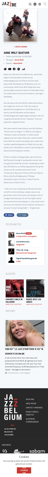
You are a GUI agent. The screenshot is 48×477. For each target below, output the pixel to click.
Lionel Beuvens (23, 241)
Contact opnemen (34, 407)
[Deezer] (23, 69)
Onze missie (31, 403)
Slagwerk (20, 244)
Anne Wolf (19, 60)
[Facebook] (14, 69)
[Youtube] (10, 69)
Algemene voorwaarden (32, 420)
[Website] (5, 69)
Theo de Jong (22, 250)
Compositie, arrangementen (29, 236)
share (10, 215)
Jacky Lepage (21, 46)
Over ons (30, 399)
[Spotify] (19, 69)
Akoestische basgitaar (26, 253)
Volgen (24, 215)
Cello (18, 261)
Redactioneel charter (32, 413)
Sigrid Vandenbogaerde (26, 258)
